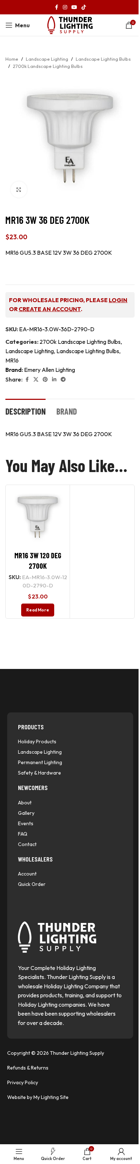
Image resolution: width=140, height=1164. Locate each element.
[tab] (25, 410)
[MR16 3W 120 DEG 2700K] (38, 517)
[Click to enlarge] (19, 189)
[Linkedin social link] (54, 379)
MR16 (12, 360)
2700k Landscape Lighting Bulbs (48, 66)
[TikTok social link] (83, 7)
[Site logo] (70, 24)
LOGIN (118, 300)
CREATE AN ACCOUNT (50, 309)
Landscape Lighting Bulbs (103, 59)
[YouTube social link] (74, 7)
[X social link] (36, 379)
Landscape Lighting (47, 59)
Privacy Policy (22, 1082)
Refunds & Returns (27, 1067)
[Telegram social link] (63, 379)
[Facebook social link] (56, 7)
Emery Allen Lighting (49, 369)
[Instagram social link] (65, 7)
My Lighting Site (51, 1097)
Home (11, 59)
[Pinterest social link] (45, 379)
